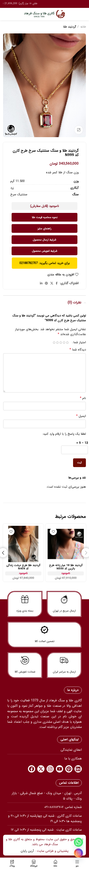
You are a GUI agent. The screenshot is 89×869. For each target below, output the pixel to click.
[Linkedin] (78, 769)
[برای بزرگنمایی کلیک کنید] (79, 130)
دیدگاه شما (78, 349)
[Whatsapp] (78, 842)
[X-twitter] (40, 769)
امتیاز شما (79, 342)
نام (83, 398)
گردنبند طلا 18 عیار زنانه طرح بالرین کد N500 (66, 567)
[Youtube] (59, 769)
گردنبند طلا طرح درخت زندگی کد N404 (23, 567)
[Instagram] (50, 769)
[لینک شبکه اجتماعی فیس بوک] (56, 283)
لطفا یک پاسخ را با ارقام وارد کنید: (64, 433)
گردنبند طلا (69, 26)
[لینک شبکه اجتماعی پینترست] (46, 283)
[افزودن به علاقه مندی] (53, 531)
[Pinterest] (68, 769)
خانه (83, 26)
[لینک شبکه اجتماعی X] (51, 283)
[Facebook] (31, 769)
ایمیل (81, 416)
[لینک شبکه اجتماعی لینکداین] (41, 283)
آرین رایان (27, 850)
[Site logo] (44, 13)
